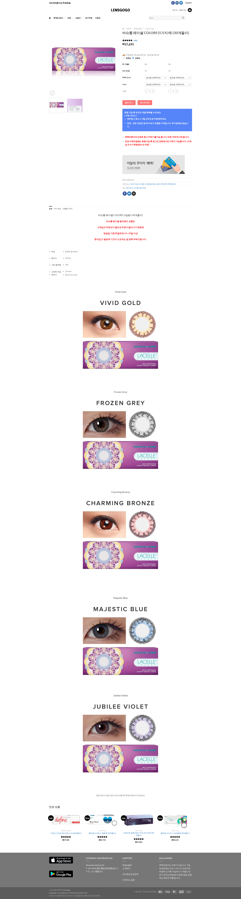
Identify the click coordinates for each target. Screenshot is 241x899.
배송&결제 (127, 865)
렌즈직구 (129, 188)
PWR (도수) (126, 77)
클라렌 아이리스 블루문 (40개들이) (102, 833)
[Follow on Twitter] (181, 3)
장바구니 (129, 102)
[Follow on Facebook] (173, 3)
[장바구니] (190, 10)
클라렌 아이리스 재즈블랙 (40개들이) (175, 833)
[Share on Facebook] (125, 193)
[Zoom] (52, 93)
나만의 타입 (149, 29)
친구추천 (88, 18)
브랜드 (78, 18)
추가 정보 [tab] (57, 209)
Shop (129, 29)
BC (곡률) (125, 64)
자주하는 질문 (128, 880)
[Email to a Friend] (134, 193)
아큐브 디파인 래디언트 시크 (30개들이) (65, 833)
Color (124, 84)
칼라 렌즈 (142, 188)
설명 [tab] (50, 209)
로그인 (174, 10)
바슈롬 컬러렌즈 (150, 184)
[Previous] (53, 61)
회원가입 (182, 10)
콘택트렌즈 (138, 29)
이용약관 (137, 891)
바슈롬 (141, 184)
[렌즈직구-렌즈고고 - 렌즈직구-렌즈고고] (120, 10)
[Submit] (183, 18)
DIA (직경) (126, 71)
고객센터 (126, 868)
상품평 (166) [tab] (67, 209)
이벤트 (98, 18)
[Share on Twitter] (129, 193)
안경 (69, 18)
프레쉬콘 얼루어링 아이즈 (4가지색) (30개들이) (138, 834)
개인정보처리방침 (149, 891)
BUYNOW (145, 102)
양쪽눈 (137, 58)
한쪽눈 (128, 58)
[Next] (114, 61)
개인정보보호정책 (130, 874)
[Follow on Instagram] (177, 3)
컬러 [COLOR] (162, 184)
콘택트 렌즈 (58, 18)
